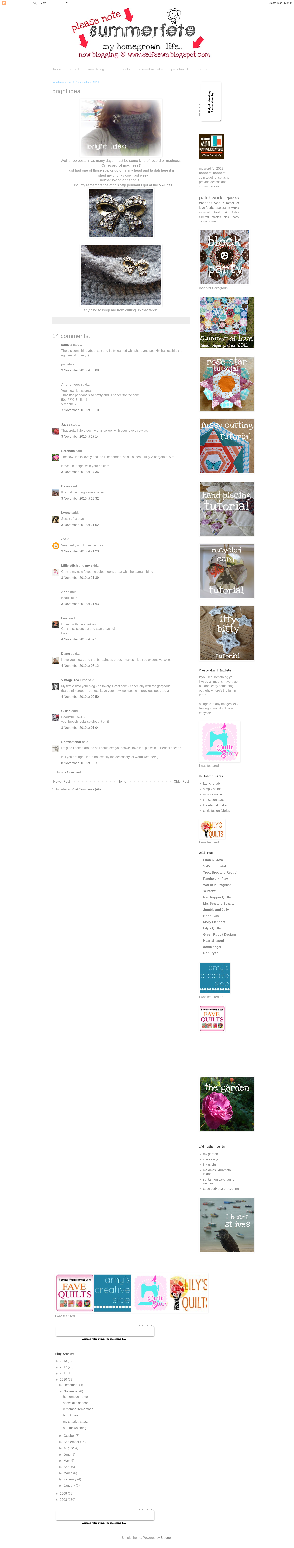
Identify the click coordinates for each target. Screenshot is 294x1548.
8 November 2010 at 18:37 (80, 763)
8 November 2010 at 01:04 (80, 727)
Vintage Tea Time (74, 680)
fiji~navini (210, 1164)
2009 (64, 1493)
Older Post (181, 781)
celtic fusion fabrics (216, 810)
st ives (212, 221)
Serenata (68, 451)
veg (217, 203)
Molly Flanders (214, 922)
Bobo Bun (211, 916)
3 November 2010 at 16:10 (80, 410)
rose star (221, 207)
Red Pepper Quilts (217, 897)
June (67, 1454)
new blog (96, 69)
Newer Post (61, 781)
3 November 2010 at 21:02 (80, 525)
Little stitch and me (75, 565)
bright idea (70, 1415)
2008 (64, 1499)
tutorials (121, 69)
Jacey (65, 424)
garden (204, 69)
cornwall (204, 216)
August (69, 1448)
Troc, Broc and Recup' (220, 872)
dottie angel (212, 947)
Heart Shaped (213, 940)
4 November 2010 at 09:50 (80, 696)
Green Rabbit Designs (220, 934)
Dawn (65, 486)
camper (203, 221)
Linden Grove (213, 860)
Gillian (66, 711)
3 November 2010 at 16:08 (80, 370)
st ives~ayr (210, 1159)
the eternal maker (215, 805)
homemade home (75, 1396)
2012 (64, 1367)
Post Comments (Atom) (88, 789)
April (67, 1467)
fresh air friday (226, 212)
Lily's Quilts (212, 928)
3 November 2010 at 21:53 (80, 604)
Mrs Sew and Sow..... (218, 903)
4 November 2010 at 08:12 (80, 665)
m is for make (212, 794)
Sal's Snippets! (214, 866)
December (71, 1385)
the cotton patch (214, 799)
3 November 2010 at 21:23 (80, 551)
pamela (66, 344)
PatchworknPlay (215, 878)
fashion (216, 216)
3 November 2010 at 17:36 (80, 472)
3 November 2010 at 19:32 (80, 498)
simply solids (212, 789)
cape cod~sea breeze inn (221, 1188)
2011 (63, 1373)
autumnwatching (74, 1428)
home (57, 69)
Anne (65, 592)
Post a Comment (69, 772)
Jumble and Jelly (216, 909)
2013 (64, 1361)
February (70, 1479)
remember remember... (79, 1409)
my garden (210, 1154)
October (70, 1435)
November (71, 1391)
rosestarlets (151, 69)
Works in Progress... (218, 885)
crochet (205, 203)
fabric (210, 207)
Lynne (66, 512)
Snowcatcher (71, 742)
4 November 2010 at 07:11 (80, 639)
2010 (64, 1379)
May (67, 1460)
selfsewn (210, 891)
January (70, 1485)
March (68, 1473)
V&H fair (165, 185)
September (72, 1442)
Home (122, 781)
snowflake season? (76, 1403)
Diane (65, 653)
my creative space (76, 1421)
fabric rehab (211, 783)
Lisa (64, 618)
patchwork (180, 69)
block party (231, 216)
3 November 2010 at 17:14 (80, 436)
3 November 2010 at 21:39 (80, 577)
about (75, 69)
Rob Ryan (210, 953)
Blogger (166, 1537)
